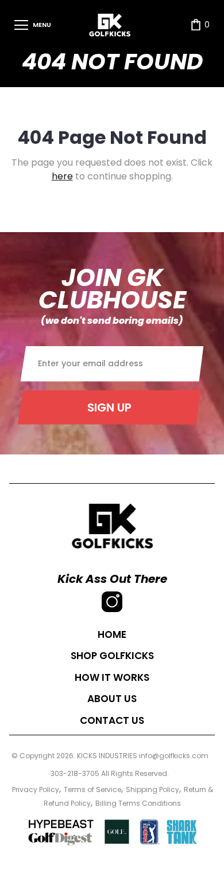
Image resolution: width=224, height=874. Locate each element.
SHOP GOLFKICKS (112, 656)
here (62, 176)
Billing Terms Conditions (138, 803)
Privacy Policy (35, 789)
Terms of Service (92, 789)
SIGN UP (109, 407)
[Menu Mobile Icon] (21, 25)
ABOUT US (112, 699)
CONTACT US (112, 720)
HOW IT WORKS (112, 677)
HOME (112, 634)
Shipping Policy (152, 789)
